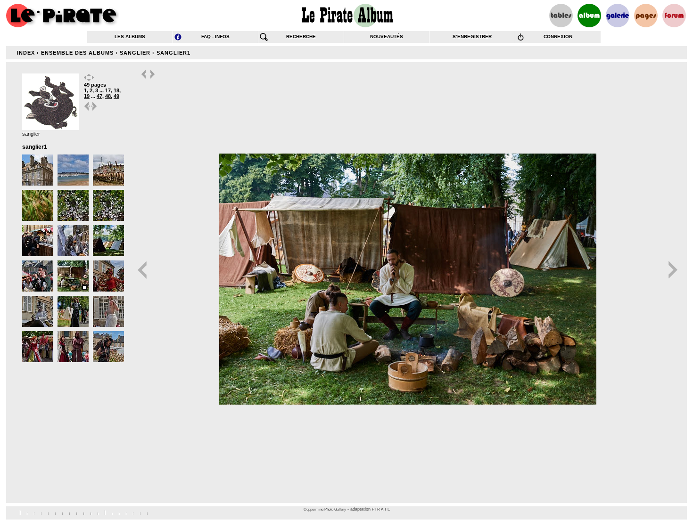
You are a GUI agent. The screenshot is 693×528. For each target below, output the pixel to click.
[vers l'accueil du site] (62, 15)
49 (116, 96)
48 (108, 96)
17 (108, 90)
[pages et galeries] (646, 15)
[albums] (589, 15)
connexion (558, 36)
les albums (130, 36)
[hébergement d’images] (617, 15)
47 (99, 96)
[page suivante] (95, 110)
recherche (301, 36)
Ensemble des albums (77, 53)
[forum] (674, 15)
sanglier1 (173, 53)
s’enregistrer (472, 36)
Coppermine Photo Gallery (325, 509)
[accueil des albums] (346, 15)
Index (26, 53)
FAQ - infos (215, 36)
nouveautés (386, 36)
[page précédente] (87, 110)
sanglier (135, 53)
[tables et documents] (561, 15)
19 (87, 96)
